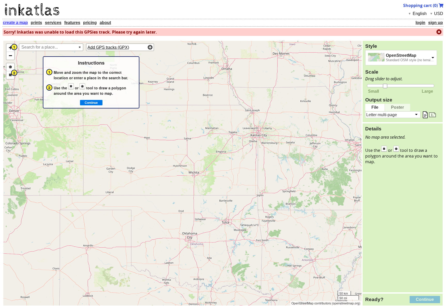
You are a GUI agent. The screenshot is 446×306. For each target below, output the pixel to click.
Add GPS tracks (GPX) (108, 47)
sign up (435, 22)
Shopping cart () (421, 5)
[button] (10, 48)
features (72, 22)
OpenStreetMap (401, 55)
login (420, 22)
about (105, 22)
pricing (90, 22)
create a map (15, 22)
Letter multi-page (381, 114)
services (53, 22)
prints (36, 22)
